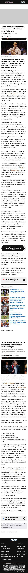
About (3, 543)
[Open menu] (2, 2)
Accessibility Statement (8, 556)
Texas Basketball (9, 330)
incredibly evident (18, 470)
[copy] (10, 36)
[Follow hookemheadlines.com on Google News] (24, 280)
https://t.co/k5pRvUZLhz (8, 435)
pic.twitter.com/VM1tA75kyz (9, 437)
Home (2, 330)
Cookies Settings (6, 559)
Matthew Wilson (7, 355)
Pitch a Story (20, 548)
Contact (3, 546)
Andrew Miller (6, 33)
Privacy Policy (5, 551)
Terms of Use (21, 551)
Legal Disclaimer (22, 554)
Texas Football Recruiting (11, 531)
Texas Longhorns (12, 94)
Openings (20, 543)
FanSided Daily (5, 548)
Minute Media (8, 563)
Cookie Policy (5, 554)
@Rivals (19, 422)
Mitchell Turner (22, 387)
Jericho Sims (21, 168)
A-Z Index (20, 556)
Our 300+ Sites (21, 546)
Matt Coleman (15, 170)
